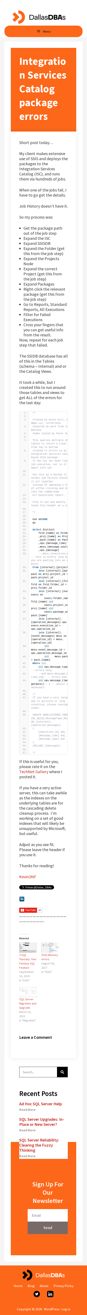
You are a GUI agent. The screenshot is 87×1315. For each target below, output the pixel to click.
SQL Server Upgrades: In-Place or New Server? (41, 1122)
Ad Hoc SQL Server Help (40, 1103)
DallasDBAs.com (39, 16)
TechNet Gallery (33, 771)
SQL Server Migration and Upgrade (27, 1003)
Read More (27, 1109)
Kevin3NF (27, 876)
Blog (31, 1286)
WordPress (52, 1309)
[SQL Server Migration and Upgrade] (28, 992)
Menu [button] (47, 31)
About (44, 1286)
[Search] (62, 1072)
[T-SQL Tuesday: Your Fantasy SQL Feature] (28, 947)
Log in (65, 1309)
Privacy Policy (63, 1286)
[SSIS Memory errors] (50, 947)
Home (18, 1286)
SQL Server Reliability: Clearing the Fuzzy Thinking (39, 1145)
